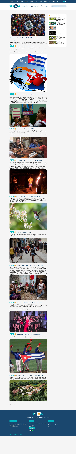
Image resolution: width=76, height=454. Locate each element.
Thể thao (53, 1)
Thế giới (21, 1)
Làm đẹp (16, 1)
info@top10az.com (15, 426)
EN (65, 1)
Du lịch (41, 1)
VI (63, 1)
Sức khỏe (56, 427)
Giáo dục (56, 424)
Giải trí (37, 1)
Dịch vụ (49, 426)
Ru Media (20, 434)
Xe (49, 1)
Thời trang (49, 423)
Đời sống (45, 1)
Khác (57, 1)
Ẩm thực (26, 1)
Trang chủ (11, 1)
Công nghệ (32, 1)
